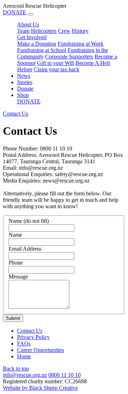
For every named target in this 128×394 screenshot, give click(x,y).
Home (24, 356)
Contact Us (29, 331)
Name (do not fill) (29, 221)
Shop (23, 95)
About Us (28, 24)
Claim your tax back (56, 69)
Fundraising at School (41, 50)
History (80, 31)
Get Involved (32, 37)
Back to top (16, 368)
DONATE (14, 12)
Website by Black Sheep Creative (40, 388)
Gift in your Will (55, 63)
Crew (64, 31)
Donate (25, 89)
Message (18, 276)
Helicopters (44, 31)
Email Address (25, 249)
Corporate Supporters (69, 56)
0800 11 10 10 (64, 375)
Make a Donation (36, 44)
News (23, 76)
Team (23, 31)
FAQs (24, 344)
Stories (24, 82)
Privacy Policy (33, 337)
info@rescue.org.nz (25, 375)
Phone (16, 263)
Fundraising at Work (80, 44)
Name (15, 235)
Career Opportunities (40, 350)
